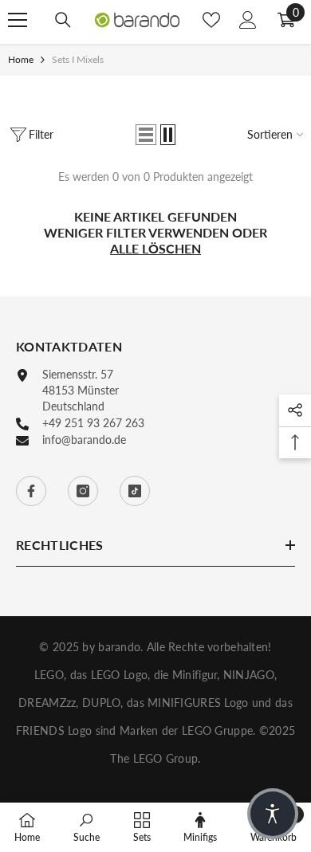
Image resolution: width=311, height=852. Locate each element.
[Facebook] (31, 491)
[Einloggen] (248, 20)
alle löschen (155, 248)
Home (20, 59)
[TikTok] (135, 491)
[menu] (17, 19)
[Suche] (63, 19)
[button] (146, 134)
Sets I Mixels (78, 59)
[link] (86, 827)
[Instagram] (83, 491)
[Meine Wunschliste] (211, 20)
